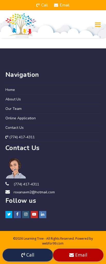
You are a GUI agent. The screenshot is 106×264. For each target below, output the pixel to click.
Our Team (13, 108)
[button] (98, 24)
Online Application (20, 118)
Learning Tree (34, 238)
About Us (13, 99)
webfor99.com (53, 243)
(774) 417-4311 (21, 137)
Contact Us (14, 127)
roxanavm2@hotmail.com (34, 192)
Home (10, 89)
